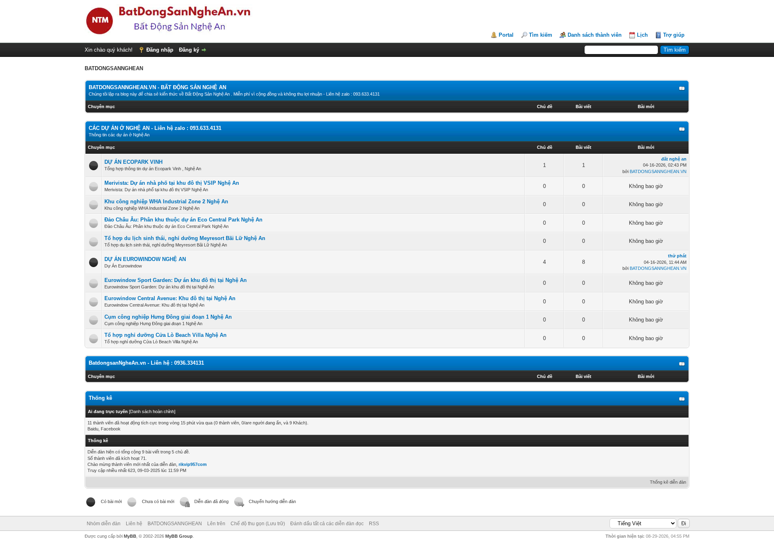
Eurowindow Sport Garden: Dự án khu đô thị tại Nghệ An (175, 280)
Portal (506, 35)
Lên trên (216, 523)
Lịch (642, 35)
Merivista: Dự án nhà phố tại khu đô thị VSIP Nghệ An (171, 183)
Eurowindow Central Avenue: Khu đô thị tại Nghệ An (169, 298)
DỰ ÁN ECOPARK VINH (133, 162)
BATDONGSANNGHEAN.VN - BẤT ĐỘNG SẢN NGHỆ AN (157, 87)
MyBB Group (179, 536)
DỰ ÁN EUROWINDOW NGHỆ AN (145, 259)
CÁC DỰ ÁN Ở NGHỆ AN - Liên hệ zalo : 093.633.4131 (155, 128)
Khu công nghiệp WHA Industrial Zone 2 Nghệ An (166, 201)
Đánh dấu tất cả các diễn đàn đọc (327, 523)
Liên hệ (134, 523)
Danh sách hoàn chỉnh (152, 411)
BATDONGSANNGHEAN (175, 523)
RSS (374, 523)
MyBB (130, 536)
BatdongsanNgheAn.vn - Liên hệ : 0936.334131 (146, 363)
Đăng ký (189, 50)
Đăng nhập (159, 50)
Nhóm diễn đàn (104, 523)
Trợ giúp (674, 35)
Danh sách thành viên (595, 35)
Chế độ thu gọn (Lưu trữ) (258, 523)
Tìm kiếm (540, 35)
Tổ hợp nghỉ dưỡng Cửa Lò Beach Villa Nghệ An (165, 335)
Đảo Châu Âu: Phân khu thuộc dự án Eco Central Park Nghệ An (183, 220)
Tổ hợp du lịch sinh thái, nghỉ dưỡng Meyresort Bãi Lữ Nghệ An (184, 238)
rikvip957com (193, 464)
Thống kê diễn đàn (668, 482)
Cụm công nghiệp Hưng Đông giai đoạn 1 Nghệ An (168, 317)
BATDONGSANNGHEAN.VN (658, 171)
